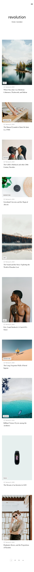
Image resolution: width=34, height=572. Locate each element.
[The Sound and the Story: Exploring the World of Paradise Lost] (17, 237)
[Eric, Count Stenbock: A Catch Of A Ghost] (17, 299)
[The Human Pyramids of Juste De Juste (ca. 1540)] (17, 112)
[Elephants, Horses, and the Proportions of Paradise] (17, 517)
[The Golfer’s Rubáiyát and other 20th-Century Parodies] (17, 150)
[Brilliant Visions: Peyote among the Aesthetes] (17, 398)
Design (6, 157)
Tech (5, 478)
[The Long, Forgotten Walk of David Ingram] (17, 350)
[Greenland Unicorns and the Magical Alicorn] (17, 187)
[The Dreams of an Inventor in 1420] (17, 457)
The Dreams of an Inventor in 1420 (15, 485)
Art (5, 83)
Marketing (7, 120)
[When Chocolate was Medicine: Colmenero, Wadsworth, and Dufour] (17, 62)
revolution (19, 22)
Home (13, 22)
